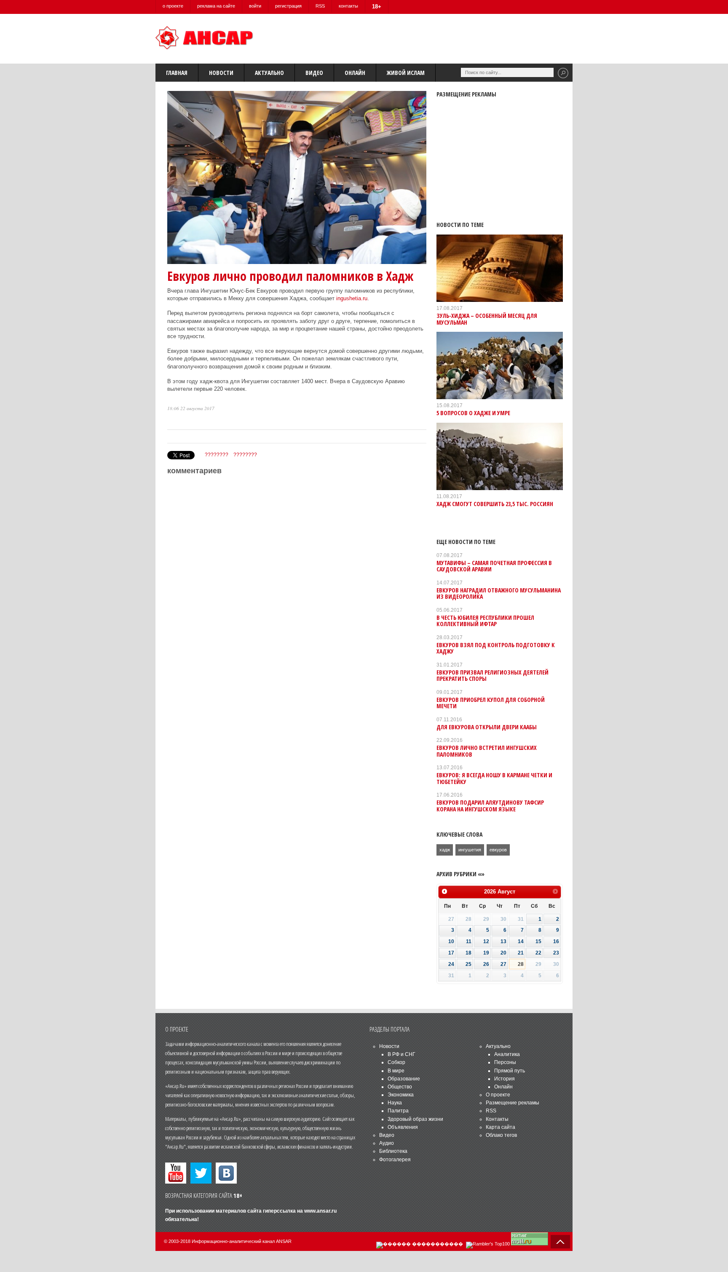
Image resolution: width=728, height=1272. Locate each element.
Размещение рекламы (512, 1103)
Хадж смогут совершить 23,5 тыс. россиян (494, 504)
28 (521, 964)
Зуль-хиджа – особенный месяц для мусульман (486, 319)
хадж (444, 849)
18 (468, 953)
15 (538, 941)
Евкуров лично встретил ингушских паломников (486, 751)
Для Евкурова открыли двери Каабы (486, 727)
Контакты (497, 1119)
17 (451, 953)
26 (486, 964)
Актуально (269, 73)
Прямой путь (509, 1071)
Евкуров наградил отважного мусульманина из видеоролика (498, 593)
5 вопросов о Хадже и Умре (473, 413)
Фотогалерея (395, 1160)
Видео (314, 73)
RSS (320, 5)
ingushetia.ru (351, 298)
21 (521, 953)
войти (255, 5)
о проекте (173, 5)
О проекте (498, 1095)
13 (503, 941)
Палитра (398, 1111)
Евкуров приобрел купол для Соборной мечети (490, 703)
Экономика (401, 1095)
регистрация (288, 5)
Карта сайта (500, 1127)
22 (538, 953)
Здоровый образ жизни (415, 1119)
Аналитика (507, 1054)
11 (468, 941)
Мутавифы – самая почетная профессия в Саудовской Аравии (494, 566)
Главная (176, 73)
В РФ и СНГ (401, 1054)
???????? (216, 455)
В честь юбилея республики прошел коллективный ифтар (485, 620)
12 (486, 941)
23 (556, 953)
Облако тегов (501, 1135)
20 (503, 953)
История (504, 1079)
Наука (395, 1103)
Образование (404, 1079)
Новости (221, 73)
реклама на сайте (216, 5)
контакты (348, 5)
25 (468, 964)
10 (451, 941)
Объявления (403, 1127)
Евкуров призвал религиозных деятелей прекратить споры (492, 675)
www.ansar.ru (320, 1211)
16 (556, 941)
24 (451, 964)
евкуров (498, 849)
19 (486, 953)
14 (521, 941)
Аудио (386, 1143)
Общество (400, 1087)
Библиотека (393, 1151)
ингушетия (469, 849)
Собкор (396, 1062)
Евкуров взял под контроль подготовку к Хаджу (495, 648)
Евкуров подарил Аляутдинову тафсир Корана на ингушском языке (490, 805)
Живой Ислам (406, 73)
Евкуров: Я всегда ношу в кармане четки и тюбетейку (494, 778)
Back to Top (560, 1241)
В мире (396, 1071)
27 (503, 964)
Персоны (505, 1062)
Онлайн (355, 73)
